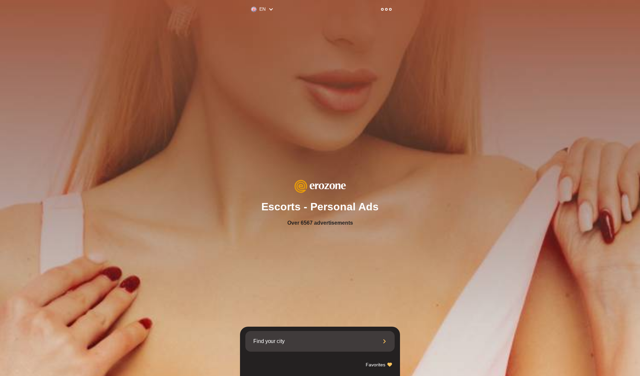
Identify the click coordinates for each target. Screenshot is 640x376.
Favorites (376, 364)
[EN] (251, 9)
